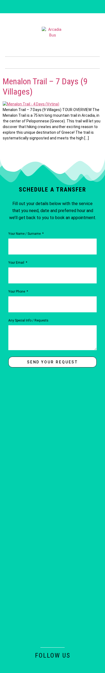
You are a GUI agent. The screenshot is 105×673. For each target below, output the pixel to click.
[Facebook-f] (34, 7)
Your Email (16, 262)
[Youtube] (61, 7)
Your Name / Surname (24, 234)
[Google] (70, 7)
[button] (52, 61)
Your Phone (17, 291)
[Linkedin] (52, 7)
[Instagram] (43, 7)
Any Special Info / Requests (28, 320)
